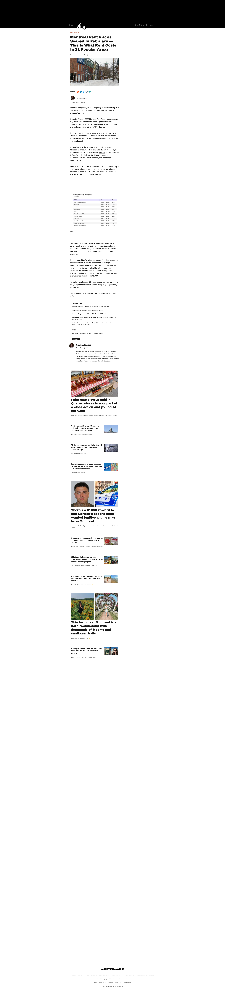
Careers (87, 975)
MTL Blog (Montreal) (125, 982)
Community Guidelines (128, 975)
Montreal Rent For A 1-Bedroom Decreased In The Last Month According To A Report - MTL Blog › (94, 318)
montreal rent (98, 334)
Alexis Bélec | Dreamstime (77, 82)
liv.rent (97, 110)
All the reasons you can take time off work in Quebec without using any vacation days (86, 447)
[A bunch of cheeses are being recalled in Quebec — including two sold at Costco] (111, 541)
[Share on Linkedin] (81, 92)
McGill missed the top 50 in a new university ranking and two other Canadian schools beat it (85, 428)
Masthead (151, 975)
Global (116, 982)
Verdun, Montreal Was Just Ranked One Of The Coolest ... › (88, 310)
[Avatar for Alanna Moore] (71, 345)
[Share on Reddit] (78, 92)
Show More (76, 339)
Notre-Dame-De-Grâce (103, 172)
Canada (100, 982)
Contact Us (94, 975)
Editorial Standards (142, 975)
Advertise (73, 975)
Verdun (102, 152)
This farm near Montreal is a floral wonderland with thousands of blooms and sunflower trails (93, 628)
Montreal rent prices (78, 108)
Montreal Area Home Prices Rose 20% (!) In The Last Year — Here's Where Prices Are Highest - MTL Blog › (92, 323)
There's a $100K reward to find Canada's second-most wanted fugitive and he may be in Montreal (93, 515)
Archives (80, 975)
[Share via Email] (87, 92)
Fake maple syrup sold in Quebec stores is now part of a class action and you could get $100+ (94, 405)
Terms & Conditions (124, 979)
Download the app (104, 975)
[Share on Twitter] (84, 92)
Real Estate (74, 32)
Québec (110, 982)
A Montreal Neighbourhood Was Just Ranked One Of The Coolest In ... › (92, 314)
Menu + (71, 25)
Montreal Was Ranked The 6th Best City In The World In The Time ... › (91, 306)
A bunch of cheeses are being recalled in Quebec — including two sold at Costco (87, 540)
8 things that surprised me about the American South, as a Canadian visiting (86, 651)
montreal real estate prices (81, 334)
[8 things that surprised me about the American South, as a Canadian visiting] (111, 651)
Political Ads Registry (101, 979)
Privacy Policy (113, 979)
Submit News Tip (116, 975)
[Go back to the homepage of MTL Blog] (81, 25)
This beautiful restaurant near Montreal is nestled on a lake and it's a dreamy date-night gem (87, 559)
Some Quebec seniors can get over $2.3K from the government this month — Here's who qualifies (87, 466)
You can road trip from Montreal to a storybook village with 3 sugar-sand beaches (86, 578)
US (105, 982)
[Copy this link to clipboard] (90, 92)
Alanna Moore (80, 97)
